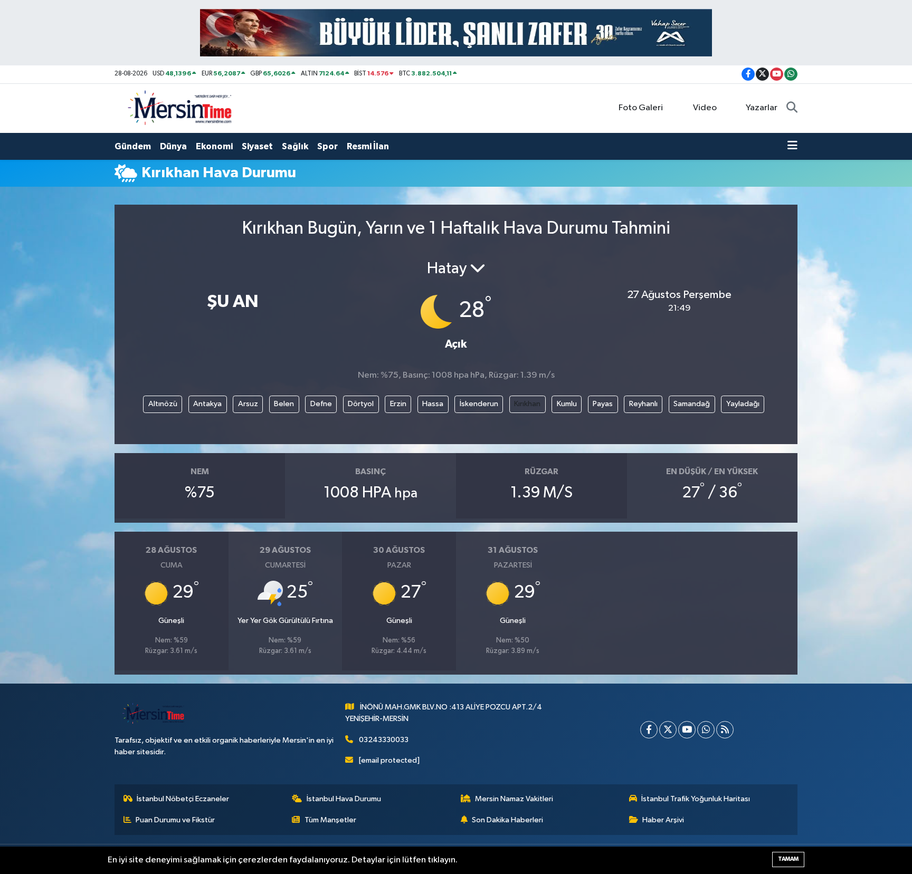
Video (705, 107)
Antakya (207, 404)
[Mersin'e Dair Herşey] (181, 108)
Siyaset (257, 146)
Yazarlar (761, 107)
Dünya (173, 146)
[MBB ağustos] (456, 32)
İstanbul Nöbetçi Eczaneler (183, 799)
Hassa (432, 404)
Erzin (398, 404)
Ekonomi (214, 146)
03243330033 (383, 740)
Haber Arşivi (663, 820)
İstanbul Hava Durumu (344, 799)
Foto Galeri (641, 107)
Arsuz (248, 404)
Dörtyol (361, 404)
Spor (327, 146)
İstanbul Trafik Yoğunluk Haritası (695, 799)
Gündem (133, 146)
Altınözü (162, 404)
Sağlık (295, 146)
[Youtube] (687, 729)
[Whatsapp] (706, 729)
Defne (321, 404)
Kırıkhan (527, 404)
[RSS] (725, 729)
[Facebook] (649, 729)
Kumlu (567, 404)
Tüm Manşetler (330, 820)
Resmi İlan (368, 146)
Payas (603, 404)
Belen (284, 404)
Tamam (788, 859)
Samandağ (691, 404)
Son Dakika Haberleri (507, 820)
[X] (668, 729)
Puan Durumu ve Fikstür (175, 820)
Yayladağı (742, 404)
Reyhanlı (643, 404)
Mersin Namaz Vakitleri (514, 799)
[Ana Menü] (792, 146)
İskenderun (479, 404)
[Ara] (791, 108)
